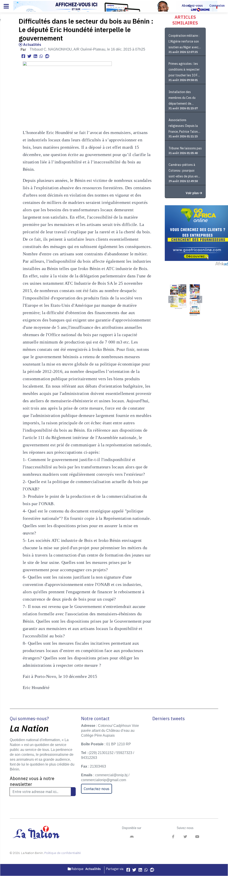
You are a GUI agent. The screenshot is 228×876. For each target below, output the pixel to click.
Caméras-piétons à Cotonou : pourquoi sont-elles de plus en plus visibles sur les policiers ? (183, 171)
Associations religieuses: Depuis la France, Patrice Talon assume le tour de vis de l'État (185, 126)
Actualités (31, 44)
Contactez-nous (96, 789)
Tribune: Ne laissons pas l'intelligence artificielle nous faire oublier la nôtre (185, 148)
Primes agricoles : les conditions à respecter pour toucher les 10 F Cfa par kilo (184, 70)
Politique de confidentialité (62, 853)
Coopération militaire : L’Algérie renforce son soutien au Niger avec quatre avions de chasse (184, 42)
